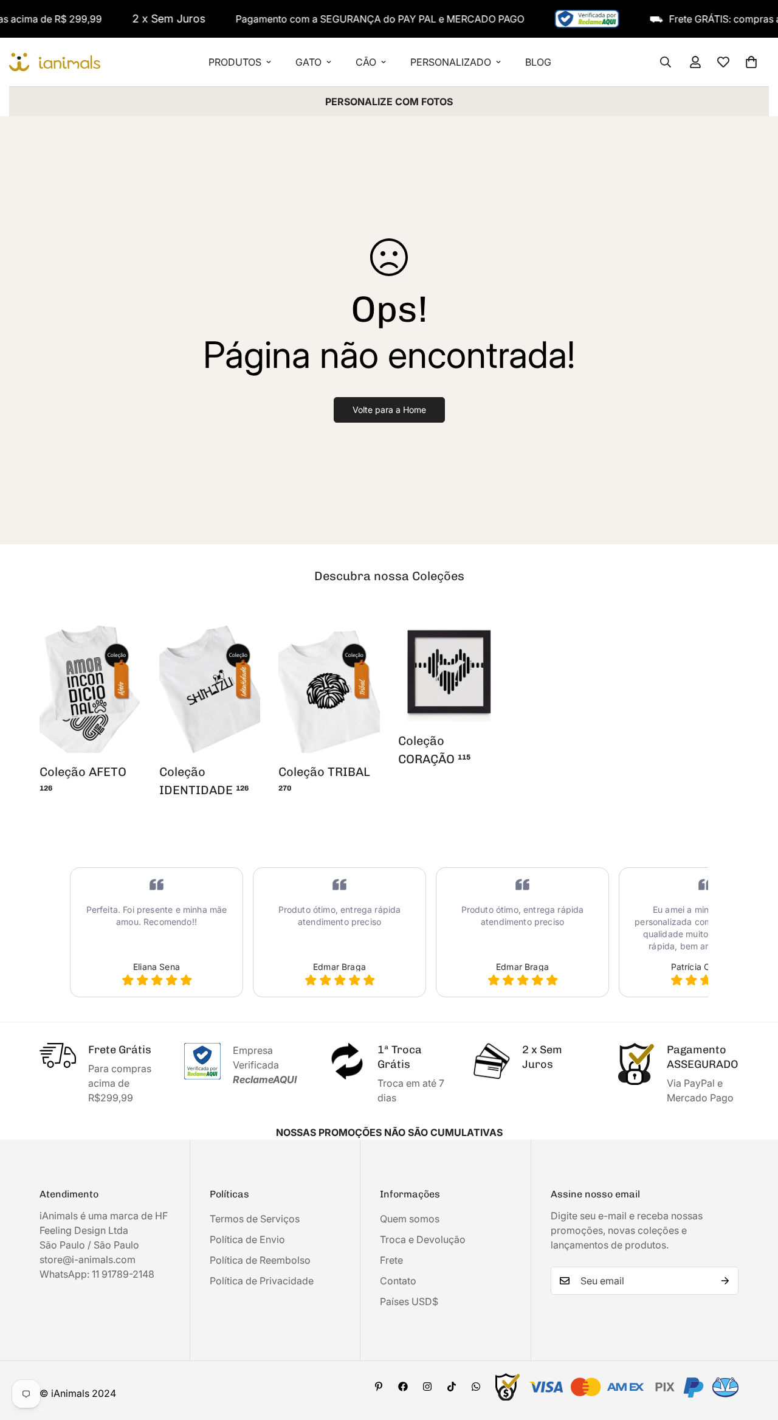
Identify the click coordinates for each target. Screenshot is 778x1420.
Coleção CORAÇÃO (434, 749)
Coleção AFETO (83, 778)
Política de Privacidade (262, 1281)
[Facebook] (403, 1386)
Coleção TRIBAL (324, 778)
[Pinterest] (379, 1386)
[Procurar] (665, 62)
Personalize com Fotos (389, 101)
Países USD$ (409, 1301)
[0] (751, 62)
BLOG (538, 62)
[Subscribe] (725, 1281)
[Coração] (449, 671)
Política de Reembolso (260, 1260)
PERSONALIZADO (450, 62)
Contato (398, 1281)
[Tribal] (329, 687)
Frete (391, 1260)
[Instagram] (427, 1386)
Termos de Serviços (255, 1219)
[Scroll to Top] (754, 1354)
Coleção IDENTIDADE (204, 780)
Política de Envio (247, 1239)
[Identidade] (210, 687)
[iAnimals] (54, 62)
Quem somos (409, 1219)
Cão (366, 62)
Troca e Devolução (423, 1239)
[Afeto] (90, 687)
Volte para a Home (389, 409)
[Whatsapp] (476, 1386)
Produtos (234, 62)
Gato (308, 62)
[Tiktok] (451, 1386)
